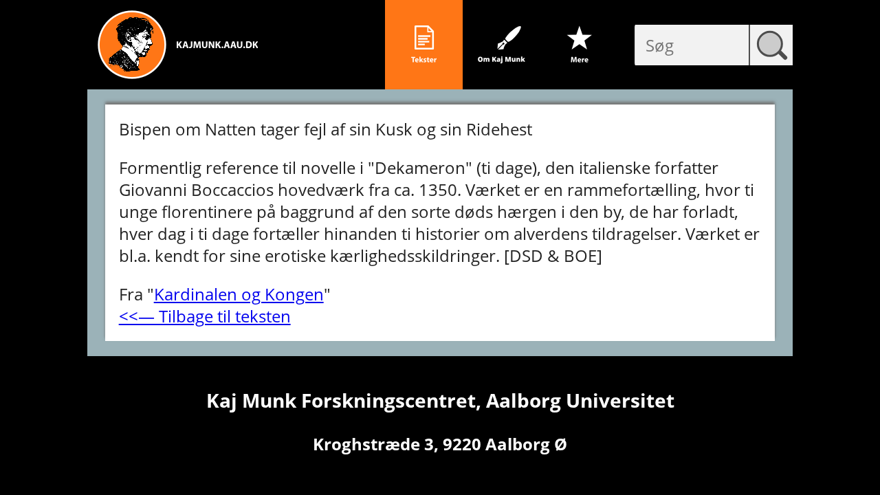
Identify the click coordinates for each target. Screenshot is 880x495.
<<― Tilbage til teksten (205, 316)
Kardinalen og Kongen (239, 294)
